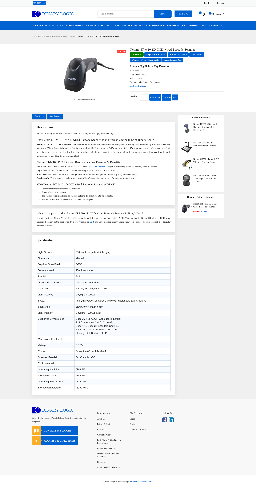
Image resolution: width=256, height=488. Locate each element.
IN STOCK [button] (136, 54)
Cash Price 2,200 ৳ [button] (178, 54)
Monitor (54, 25)
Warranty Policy (104, 435)
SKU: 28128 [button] (196, 54)
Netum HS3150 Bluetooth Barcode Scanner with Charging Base (205, 127)
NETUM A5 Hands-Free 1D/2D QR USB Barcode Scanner (204, 178)
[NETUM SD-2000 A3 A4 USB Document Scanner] (186, 147)
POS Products (175, 25)
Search (162, 14)
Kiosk (63, 25)
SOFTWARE (214, 25)
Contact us (101, 462)
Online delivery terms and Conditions (108, 455)
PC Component (136, 25)
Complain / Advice (137, 429)
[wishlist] (203, 14)
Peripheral (156, 25)
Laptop (119, 25)
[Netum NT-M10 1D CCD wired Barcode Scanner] (84, 73)
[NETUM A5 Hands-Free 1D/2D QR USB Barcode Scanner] (186, 181)
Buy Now (167, 97)
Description (39, 116)
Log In (207, 3)
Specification (54, 116)
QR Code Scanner (96, 166)
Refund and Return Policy (108, 448)
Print (175, 97)
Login (132, 419)
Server (89, 25)
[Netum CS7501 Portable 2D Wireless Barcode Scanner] (186, 163)
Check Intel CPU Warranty (108, 467)
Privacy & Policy (104, 424)
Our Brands (40, 25)
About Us (101, 419)
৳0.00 (218, 14)
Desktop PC (104, 25)
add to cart (155, 97)
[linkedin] (171, 419)
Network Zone (195, 25)
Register (220, 3)
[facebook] (164, 419)
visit (92, 222)
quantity (133, 96)
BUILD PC (183, 14)
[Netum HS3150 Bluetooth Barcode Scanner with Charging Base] (186, 130)
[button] (155, 54)
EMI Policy (102, 429)
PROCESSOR (75, 25)
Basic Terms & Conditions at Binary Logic (109, 441)
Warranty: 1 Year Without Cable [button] (145, 60)
